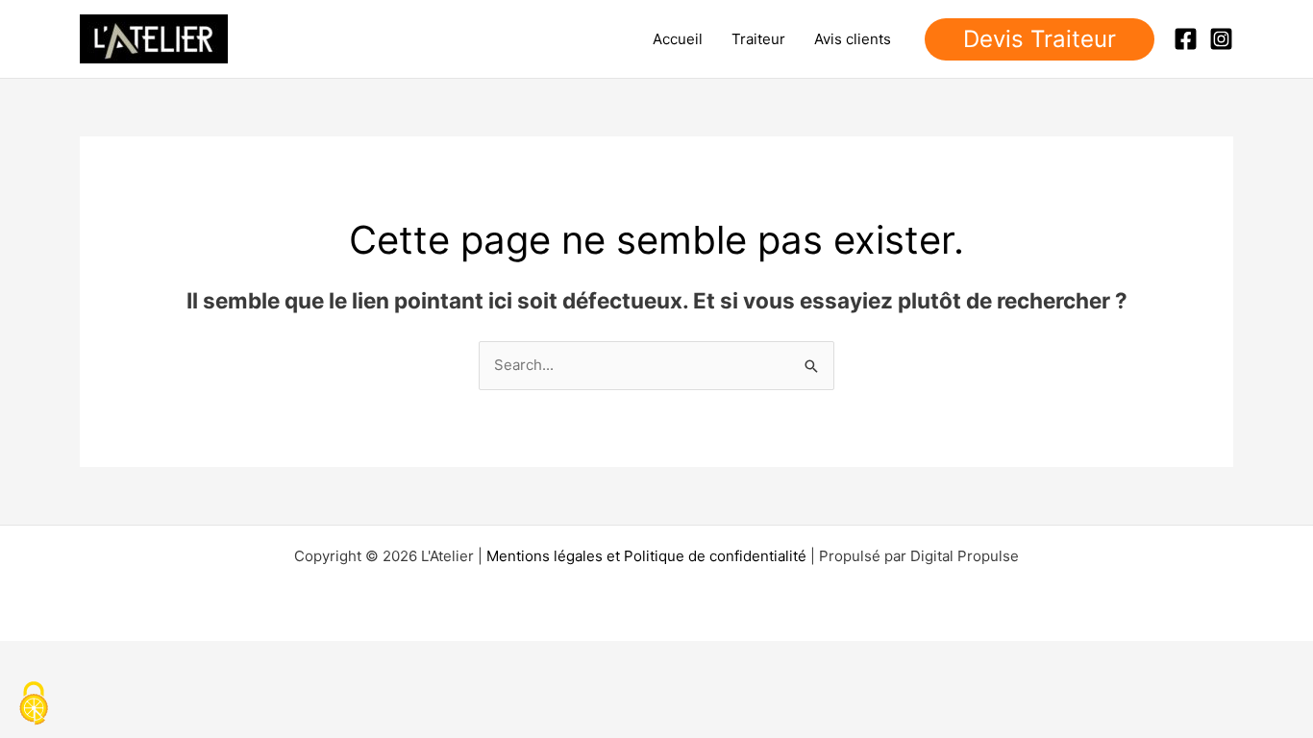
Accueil (678, 39)
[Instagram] (1221, 39)
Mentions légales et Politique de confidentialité (646, 556)
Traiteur (758, 39)
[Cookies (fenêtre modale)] (33, 705)
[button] (1039, 39)
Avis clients (852, 39)
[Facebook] (1186, 39)
